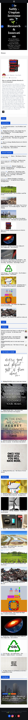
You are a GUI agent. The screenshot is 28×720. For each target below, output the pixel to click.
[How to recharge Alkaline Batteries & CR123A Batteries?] (8, 225)
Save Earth (18, 75)
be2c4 (7, 75)
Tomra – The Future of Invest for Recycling (14, 528)
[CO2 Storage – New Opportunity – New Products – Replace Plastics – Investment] (8, 268)
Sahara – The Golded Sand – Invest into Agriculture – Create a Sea (12, 547)
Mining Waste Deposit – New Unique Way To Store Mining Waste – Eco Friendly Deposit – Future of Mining (13, 132)
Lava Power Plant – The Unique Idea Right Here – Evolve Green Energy (13, 613)
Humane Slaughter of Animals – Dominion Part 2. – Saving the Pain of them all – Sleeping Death (13, 167)
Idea (9, 693)
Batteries (12, 75)
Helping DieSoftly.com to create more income (14, 381)
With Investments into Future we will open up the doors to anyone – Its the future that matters (13, 441)
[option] (14, 692)
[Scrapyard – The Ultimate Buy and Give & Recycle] (8, 312)
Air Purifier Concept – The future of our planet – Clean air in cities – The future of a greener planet (14, 138)
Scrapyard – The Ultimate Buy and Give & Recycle (14, 317)
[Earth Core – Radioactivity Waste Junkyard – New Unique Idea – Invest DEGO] (8, 239)
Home (3, 53)
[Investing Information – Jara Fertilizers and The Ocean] (8, 188)
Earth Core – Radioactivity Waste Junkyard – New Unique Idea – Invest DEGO (13, 147)
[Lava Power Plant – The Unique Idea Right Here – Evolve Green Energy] (8, 296)
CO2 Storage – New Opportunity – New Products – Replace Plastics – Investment (14, 273)
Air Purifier (5, 693)
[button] (24, 677)
